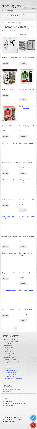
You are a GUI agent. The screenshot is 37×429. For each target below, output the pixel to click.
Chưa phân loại (7, 343)
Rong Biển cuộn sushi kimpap (12, 364)
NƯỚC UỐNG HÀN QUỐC (10, 357)
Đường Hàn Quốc (9, 347)
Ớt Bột (6, 349)
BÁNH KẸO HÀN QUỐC (9, 339)
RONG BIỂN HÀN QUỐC (10, 360)
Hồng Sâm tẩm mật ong (10, 372)
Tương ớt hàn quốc (9, 351)
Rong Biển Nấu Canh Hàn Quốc (12, 366)
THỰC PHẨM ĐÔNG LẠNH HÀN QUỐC (13, 378)
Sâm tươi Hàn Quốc (9, 376)
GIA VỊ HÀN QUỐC (8, 345)
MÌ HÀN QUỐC (7, 355)
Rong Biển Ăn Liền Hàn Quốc (12, 362)
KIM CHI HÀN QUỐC (9, 353)
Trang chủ (4, 23)
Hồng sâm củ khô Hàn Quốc (11, 370)
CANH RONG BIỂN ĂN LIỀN (11, 341)
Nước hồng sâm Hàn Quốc (11, 374)
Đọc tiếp (5, 63)
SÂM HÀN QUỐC (8, 368)
